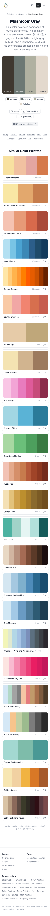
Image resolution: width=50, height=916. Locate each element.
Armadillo (11, 139)
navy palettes (38, 891)
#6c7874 (26, 99)
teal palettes (39, 887)
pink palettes (7, 883)
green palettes (22, 880)
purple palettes (22, 883)
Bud (29, 139)
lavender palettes (10, 895)
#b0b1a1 (40, 99)
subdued (31, 134)
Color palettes (8, 858)
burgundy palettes (28, 898)
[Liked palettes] (32, 5)
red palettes (36, 883)
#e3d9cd (26, 104)
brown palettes (37, 880)
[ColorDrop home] (6, 5)
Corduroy (22, 139)
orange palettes (9, 887)
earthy (5, 134)
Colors (5, 861)
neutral (14, 134)
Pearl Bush (38, 139)
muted (22, 134)
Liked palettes (8, 865)
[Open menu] (44, 5)
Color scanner (33, 861)
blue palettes (7, 880)
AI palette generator (36, 858)
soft (39, 134)
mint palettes (26, 895)
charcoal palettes (9, 898)
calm (45, 134)
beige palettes (8, 891)
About (4, 869)
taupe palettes (23, 891)
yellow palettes (25, 887)
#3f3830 (13, 99)
